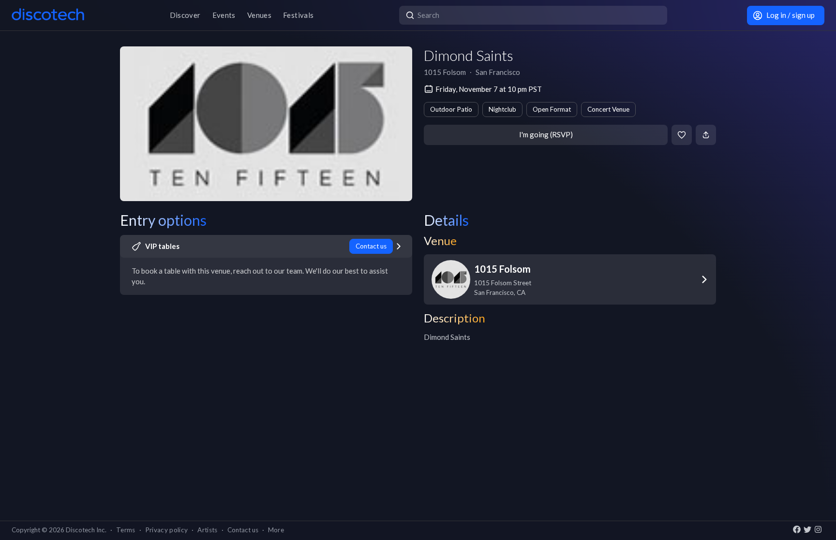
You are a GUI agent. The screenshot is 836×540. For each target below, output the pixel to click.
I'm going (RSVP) (546, 134)
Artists (207, 530)
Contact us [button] (242, 530)
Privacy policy (166, 530)
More (276, 530)
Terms (125, 530)
